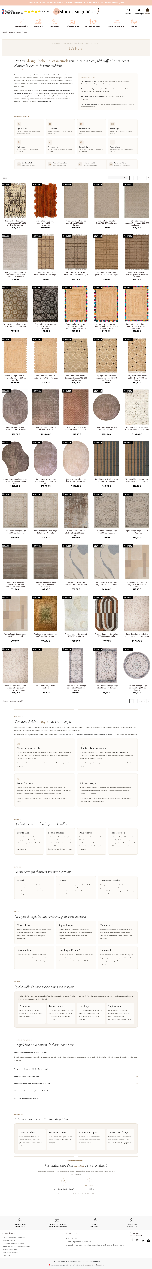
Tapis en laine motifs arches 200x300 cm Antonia (106, 635)
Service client (132, 1224)
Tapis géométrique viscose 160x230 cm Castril (15, 635)
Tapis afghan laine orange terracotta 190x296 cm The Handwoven (46, 223)
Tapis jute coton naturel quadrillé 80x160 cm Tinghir (45, 273)
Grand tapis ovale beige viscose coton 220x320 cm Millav (76, 481)
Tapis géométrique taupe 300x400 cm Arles (45, 428)
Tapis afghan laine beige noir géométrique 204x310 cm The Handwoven (15, 223)
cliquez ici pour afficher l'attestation (92, 1265)
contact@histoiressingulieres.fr (79, 1242)
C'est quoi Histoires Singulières (14, 1238)
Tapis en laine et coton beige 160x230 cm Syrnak (106, 222)
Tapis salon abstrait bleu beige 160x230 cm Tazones (106, 583)
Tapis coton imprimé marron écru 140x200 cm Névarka (15, 325)
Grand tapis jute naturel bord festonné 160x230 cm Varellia (15, 378)
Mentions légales (9, 1241)
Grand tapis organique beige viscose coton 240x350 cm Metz (15, 481)
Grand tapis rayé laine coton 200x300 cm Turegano (106, 480)
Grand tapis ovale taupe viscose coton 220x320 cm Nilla (45, 481)
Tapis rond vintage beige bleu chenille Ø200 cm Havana (137, 688)
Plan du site (7, 1255)
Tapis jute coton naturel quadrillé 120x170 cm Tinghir (76, 273)
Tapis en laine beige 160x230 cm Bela (45, 687)
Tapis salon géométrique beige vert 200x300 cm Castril (137, 584)
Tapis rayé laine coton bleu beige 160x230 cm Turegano (137, 480)
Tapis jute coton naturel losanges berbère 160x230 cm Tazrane (76, 378)
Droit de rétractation (10, 1252)
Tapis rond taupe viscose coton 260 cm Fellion (106, 428)
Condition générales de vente (13, 1243)
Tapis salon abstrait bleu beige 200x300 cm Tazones (76, 583)
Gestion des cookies (10, 1249)
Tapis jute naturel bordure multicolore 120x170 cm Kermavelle (137, 326)
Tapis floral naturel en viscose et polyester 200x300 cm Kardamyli (137, 223)
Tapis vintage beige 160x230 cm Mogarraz (136, 532)
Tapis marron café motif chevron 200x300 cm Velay (76, 428)
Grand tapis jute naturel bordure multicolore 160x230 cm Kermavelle (106, 326)
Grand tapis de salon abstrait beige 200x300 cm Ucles (76, 533)
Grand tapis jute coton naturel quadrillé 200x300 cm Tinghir (137, 274)
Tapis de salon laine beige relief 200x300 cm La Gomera (137, 635)
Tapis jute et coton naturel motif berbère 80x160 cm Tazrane (137, 378)
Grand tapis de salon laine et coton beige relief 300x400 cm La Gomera (15, 688)
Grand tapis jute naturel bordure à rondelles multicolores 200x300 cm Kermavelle (76, 327)
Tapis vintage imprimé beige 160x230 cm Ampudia (45, 532)
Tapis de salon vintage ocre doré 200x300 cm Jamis (45, 635)
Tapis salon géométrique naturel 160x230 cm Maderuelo (45, 584)
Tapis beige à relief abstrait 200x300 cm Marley (76, 635)
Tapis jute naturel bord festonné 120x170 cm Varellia (46, 377)
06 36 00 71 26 (132, 1226)
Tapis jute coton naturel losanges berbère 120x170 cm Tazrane (106, 378)
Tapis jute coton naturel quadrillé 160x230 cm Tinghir (106, 273)
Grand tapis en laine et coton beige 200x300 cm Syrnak (76, 223)
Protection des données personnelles (16, 1246)
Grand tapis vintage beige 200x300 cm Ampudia (15, 532)
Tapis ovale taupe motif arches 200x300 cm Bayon (15, 428)
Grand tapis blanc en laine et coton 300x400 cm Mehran (137, 428)
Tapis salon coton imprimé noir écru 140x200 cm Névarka (46, 326)
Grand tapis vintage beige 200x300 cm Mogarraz (106, 532)
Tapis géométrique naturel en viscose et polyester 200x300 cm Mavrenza (15, 274)
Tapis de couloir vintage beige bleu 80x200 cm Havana (76, 688)
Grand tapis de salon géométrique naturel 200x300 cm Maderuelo (15, 584)
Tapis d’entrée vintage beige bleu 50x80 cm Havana (106, 687)
